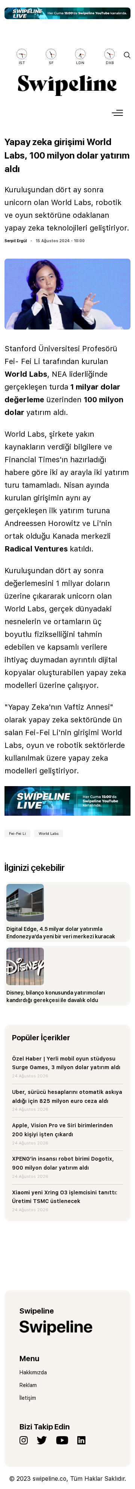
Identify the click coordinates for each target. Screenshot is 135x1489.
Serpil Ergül (15, 240)
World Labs (48, 833)
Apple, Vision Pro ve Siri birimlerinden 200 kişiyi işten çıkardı (62, 1129)
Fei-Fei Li (17, 833)
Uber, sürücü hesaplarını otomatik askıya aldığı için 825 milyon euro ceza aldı (67, 1096)
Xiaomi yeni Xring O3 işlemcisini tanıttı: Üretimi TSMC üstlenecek (64, 1196)
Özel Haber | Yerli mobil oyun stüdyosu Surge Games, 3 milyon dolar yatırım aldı (66, 1063)
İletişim (28, 1398)
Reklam (28, 1385)
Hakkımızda (33, 1372)
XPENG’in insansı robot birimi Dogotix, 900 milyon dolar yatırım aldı (63, 1163)
